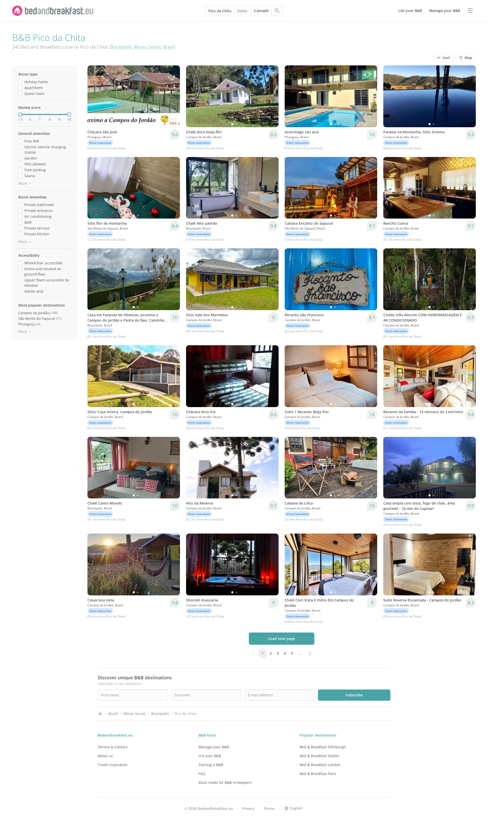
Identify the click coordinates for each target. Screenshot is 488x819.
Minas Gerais (147, 47)
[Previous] (94, 96)
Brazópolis (121, 47)
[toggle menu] (470, 10)
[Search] (277, 10)
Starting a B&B (211, 764)
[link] (53, 10)
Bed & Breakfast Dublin (319, 755)
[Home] (100, 713)
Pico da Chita (219, 10)
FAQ (202, 773)
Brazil (168, 47)
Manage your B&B (214, 746)
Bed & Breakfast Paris (318, 773)
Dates (242, 10)
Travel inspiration (113, 764)
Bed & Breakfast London (320, 764)
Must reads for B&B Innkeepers (225, 782)
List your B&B (210, 755)
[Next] (172, 96)
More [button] (22, 183)
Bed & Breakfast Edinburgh (323, 746)
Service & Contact (112, 746)
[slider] (20, 114)
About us (105, 755)
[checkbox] (20, 81)
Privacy (248, 808)
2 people (261, 10)
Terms (269, 808)
